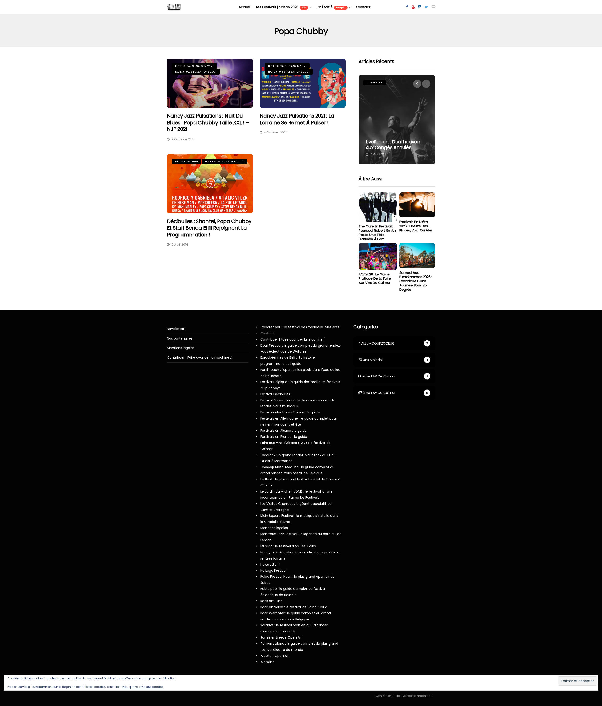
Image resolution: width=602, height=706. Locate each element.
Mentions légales (180, 348)
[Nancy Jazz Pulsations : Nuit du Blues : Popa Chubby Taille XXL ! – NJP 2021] (210, 83)
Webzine (267, 661)
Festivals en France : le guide (283, 436)
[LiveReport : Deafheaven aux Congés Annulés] (397, 119)
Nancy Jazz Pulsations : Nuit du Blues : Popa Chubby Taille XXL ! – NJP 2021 (208, 122)
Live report (374, 82)
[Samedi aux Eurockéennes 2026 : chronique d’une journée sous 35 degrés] (417, 255)
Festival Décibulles (275, 394)
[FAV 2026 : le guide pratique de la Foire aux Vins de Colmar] (378, 256)
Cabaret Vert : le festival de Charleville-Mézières (299, 327)
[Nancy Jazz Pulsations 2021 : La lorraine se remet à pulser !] (303, 83)
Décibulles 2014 (186, 161)
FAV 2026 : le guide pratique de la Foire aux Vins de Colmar (375, 278)
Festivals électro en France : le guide (290, 412)
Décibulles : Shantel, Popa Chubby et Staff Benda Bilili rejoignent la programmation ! (209, 228)
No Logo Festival (273, 570)
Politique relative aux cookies (142, 687)
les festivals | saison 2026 (281, 6)
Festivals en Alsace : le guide (283, 430)
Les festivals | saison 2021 (194, 66)
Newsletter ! (176, 329)
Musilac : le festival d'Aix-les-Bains (288, 546)
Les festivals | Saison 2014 (224, 161)
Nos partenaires (180, 339)
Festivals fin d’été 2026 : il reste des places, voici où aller (415, 226)
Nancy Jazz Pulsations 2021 (196, 72)
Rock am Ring (271, 601)
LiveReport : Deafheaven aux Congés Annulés (393, 144)
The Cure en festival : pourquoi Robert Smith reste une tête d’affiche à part (377, 232)
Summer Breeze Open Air (281, 637)
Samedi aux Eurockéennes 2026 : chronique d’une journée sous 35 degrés (415, 281)
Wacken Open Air (274, 655)
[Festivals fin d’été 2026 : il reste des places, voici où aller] (417, 205)
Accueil (244, 6)
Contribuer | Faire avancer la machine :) (200, 358)
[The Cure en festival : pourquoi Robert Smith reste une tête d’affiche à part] (378, 207)
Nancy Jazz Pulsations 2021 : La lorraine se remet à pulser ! (297, 119)
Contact (363, 6)
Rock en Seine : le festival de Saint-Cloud (293, 607)
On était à (331, 6)
